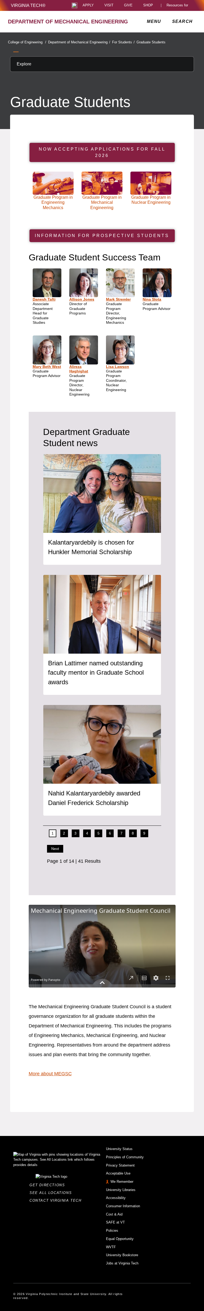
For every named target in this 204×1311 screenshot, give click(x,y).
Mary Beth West (47, 366)
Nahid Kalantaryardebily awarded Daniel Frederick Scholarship (94, 798)
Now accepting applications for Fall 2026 (102, 152)
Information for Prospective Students (102, 235)
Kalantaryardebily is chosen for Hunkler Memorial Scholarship (91, 547)
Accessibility (116, 1198)
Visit (108, 5)
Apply (88, 5)
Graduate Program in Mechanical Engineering (102, 202)
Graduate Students (151, 42)
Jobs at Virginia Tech (122, 1263)
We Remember (121, 1182)
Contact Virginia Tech (56, 1200)
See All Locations (52, 1193)
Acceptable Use (118, 1173)
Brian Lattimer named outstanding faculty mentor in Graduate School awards (96, 672)
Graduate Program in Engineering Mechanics (53, 202)
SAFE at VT (115, 1222)
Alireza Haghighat (78, 368)
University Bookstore (122, 1255)
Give (128, 5)
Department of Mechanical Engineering (79, 42)
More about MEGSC (50, 1073)
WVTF (111, 1247)
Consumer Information (123, 1206)
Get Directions (48, 1185)
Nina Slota (152, 299)
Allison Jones (81, 299)
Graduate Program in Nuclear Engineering (151, 200)
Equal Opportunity (120, 1239)
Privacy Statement (120, 1165)
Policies (112, 1231)
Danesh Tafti (44, 299)
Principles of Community (125, 1157)
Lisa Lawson (117, 366)
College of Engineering (27, 42)
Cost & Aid (114, 1214)
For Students (123, 42)
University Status (119, 1149)
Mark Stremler (118, 299)
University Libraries (120, 1190)
